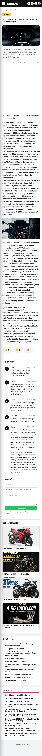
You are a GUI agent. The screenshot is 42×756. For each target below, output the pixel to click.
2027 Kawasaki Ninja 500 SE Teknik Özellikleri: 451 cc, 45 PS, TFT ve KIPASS (20, 729)
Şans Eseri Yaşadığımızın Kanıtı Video (19, 677)
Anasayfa (5, 10)
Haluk (12, 427)
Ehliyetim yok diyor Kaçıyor (15, 661)
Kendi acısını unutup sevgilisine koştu (19, 674)
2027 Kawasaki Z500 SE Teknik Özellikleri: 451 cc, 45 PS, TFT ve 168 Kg (22, 720)
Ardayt (12, 381)
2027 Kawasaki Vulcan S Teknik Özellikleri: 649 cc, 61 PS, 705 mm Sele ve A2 (20, 715)
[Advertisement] (21, 88)
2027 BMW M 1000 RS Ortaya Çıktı (17, 701)
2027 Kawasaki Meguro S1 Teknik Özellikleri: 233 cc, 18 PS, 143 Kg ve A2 (21, 710)
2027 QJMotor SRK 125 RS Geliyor (17, 695)
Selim (12, 367)
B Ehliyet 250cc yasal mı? (14, 649)
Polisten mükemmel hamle (14, 658)
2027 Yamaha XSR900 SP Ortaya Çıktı (19, 698)
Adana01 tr (14, 416)
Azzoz (12, 400)
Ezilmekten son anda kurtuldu (16, 681)
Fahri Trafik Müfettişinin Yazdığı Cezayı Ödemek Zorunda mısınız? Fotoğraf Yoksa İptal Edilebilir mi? (20, 653)
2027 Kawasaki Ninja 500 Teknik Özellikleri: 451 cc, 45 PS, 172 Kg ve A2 (20, 734)
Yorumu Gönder (21, 508)
